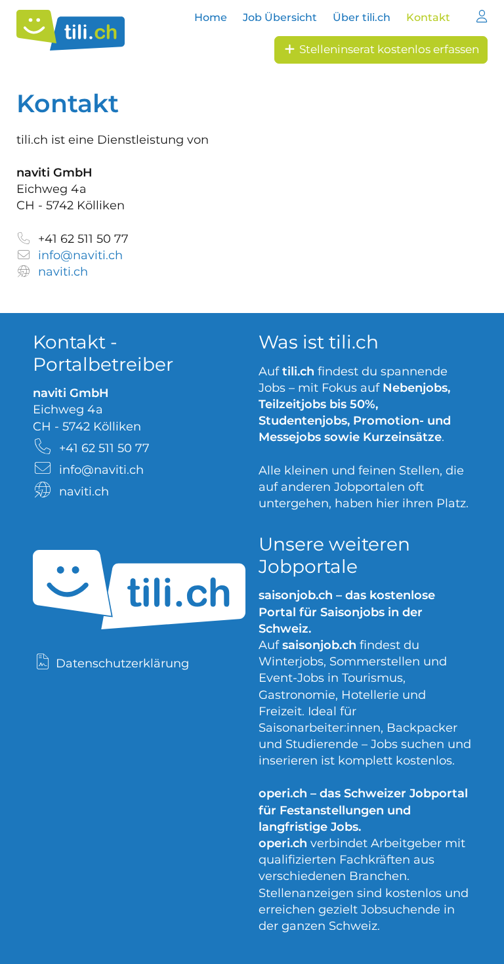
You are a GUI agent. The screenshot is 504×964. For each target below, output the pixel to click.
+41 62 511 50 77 (83, 239)
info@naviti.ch (80, 255)
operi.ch (283, 793)
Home (210, 17)
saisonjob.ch (296, 595)
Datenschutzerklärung (122, 663)
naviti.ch (63, 271)
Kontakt (428, 17)
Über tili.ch (361, 17)
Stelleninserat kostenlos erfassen (388, 49)
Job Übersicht (280, 17)
